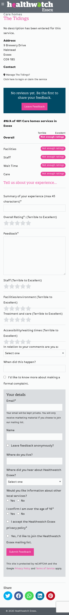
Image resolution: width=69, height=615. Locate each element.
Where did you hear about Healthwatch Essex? (33, 473)
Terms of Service (45, 568)
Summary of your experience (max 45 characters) (29, 199)
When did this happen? (19, 362)
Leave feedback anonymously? (32, 445)
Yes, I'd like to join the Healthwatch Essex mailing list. (33, 539)
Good (23, 222)
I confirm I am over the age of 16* (30, 509)
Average (17, 222)
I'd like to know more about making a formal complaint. (31, 380)
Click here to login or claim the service (25, 79)
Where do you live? (19, 454)
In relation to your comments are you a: (31, 347)
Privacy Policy (22, 568)
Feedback (11, 233)
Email (11, 401)
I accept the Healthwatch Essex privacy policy (30, 525)
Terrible (6, 222)
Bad (11, 222)
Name (10, 430)
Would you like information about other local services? (33, 493)
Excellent (28, 222)
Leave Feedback (34, 106)
